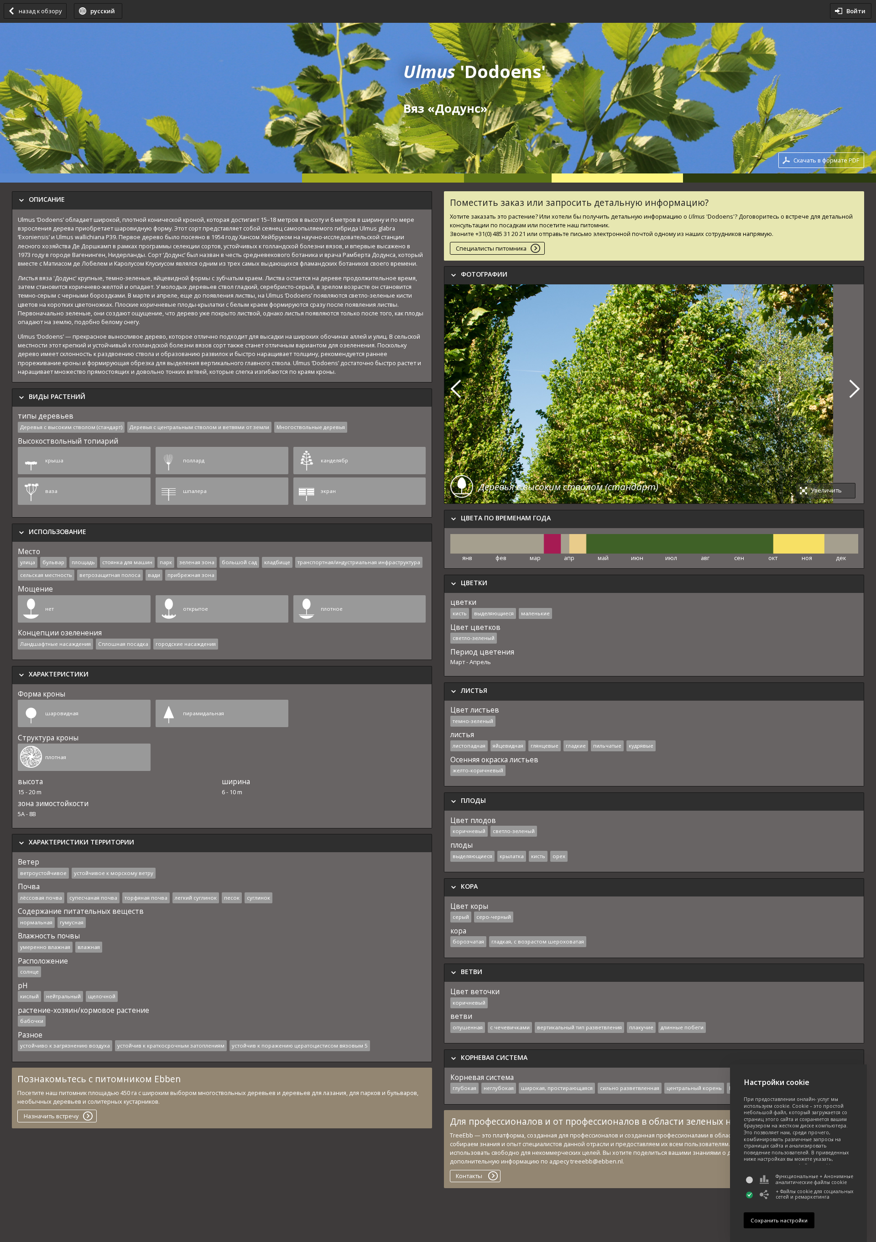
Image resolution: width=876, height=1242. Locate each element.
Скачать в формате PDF (826, 160)
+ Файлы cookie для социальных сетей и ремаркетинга (814, 1194)
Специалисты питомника (491, 248)
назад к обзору (40, 11)
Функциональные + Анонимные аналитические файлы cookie (814, 1179)
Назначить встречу (51, 1116)
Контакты (469, 1176)
